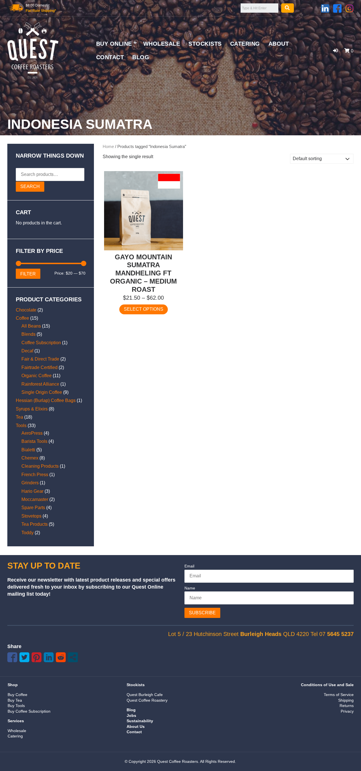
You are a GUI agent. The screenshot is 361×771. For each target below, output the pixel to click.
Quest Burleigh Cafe (145, 694)
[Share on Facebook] (12, 657)
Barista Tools (34, 441)
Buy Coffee (17, 694)
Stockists (205, 44)
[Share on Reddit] (61, 657)
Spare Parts (33, 507)
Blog (140, 57)
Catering (245, 44)
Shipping (346, 700)
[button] (335, 50)
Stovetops (31, 516)
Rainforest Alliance (40, 384)
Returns (347, 705)
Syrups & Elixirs (32, 409)
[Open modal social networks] (73, 657)
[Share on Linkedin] (49, 657)
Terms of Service (339, 694)
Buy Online (114, 44)
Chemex (29, 458)
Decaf (27, 350)
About (278, 44)
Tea (19, 417)
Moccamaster (34, 499)
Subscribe (202, 612)
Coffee (22, 318)
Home (108, 146)
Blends (28, 334)
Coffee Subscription (41, 342)
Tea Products (34, 524)
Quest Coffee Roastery (147, 700)
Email (189, 566)
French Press (34, 474)
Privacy (347, 711)
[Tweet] (24, 657)
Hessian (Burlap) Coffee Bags (46, 400)
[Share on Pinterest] (36, 657)
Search (30, 186)
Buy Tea (15, 700)
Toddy (27, 532)
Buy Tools (16, 705)
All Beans (31, 326)
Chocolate (26, 310)
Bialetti (28, 449)
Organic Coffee (36, 375)
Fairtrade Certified (39, 367)
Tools (21, 425)
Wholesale (161, 44)
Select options (143, 309)
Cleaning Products (40, 466)
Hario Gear (32, 491)
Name (189, 588)
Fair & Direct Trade (40, 359)
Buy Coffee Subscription (29, 711)
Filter (28, 273)
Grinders (30, 482)
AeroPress (32, 433)
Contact (110, 57)
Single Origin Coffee (41, 392)
